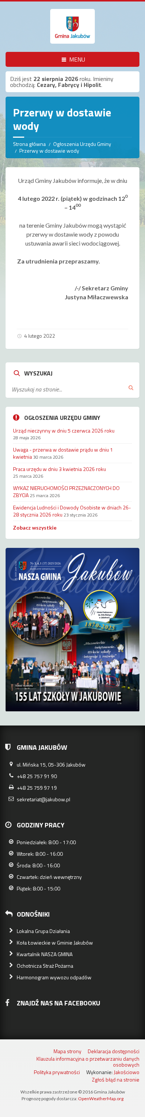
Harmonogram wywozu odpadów (54, 977)
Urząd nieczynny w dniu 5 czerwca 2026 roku (64, 430)
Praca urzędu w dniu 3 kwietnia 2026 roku (59, 469)
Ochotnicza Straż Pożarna (45, 966)
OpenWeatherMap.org (100, 1098)
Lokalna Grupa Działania (43, 931)
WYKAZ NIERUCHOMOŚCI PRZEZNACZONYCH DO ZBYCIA (66, 491)
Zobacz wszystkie (35, 527)
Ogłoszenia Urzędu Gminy (82, 144)
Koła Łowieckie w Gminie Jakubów (55, 942)
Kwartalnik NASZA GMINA (44, 954)
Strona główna (29, 144)
